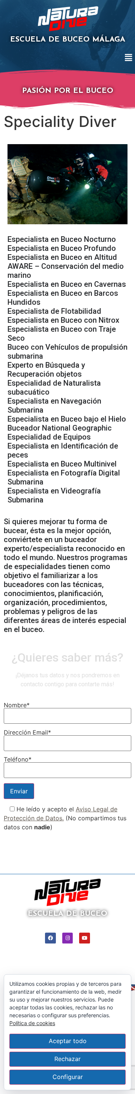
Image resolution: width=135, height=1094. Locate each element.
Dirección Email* (27, 732)
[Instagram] (67, 938)
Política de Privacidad (35, 841)
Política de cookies (32, 1023)
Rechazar (67, 1059)
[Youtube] (84, 938)
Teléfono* (18, 759)
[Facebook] (50, 938)
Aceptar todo (68, 1041)
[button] (128, 58)
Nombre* (17, 705)
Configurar (67, 1077)
